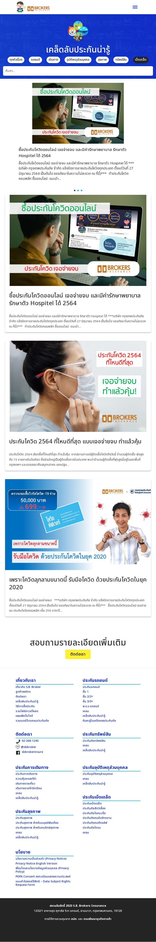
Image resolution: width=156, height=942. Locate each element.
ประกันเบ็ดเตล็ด (92, 803)
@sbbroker (28, 747)
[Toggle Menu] (135, 7)
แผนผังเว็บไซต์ (24, 716)
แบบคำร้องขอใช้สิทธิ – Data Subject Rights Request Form (43, 883)
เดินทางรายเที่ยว (25, 783)
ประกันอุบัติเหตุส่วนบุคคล (98, 774)
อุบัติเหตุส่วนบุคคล (78, 59)
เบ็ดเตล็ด (140, 59)
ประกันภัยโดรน (92, 828)
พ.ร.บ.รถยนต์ (91, 706)
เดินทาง (53, 59)
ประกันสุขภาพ (24, 818)
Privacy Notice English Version (36, 863)
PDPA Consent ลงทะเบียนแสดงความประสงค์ (43, 876)
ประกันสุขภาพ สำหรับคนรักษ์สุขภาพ (37, 828)
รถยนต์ (35, 59)
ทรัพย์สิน (121, 59)
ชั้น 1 (86, 692)
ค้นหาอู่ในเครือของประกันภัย (99, 721)
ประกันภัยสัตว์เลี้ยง (94, 808)
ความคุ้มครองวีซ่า (26, 779)
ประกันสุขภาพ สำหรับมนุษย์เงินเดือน (37, 823)
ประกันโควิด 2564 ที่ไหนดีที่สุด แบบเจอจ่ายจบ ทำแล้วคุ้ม (75, 441)
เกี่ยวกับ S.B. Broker (28, 687)
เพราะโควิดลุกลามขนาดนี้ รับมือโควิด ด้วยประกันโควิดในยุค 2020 (78, 583)
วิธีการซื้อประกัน (25, 706)
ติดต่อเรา (78, 654)
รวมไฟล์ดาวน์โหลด (27, 711)
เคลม (86, 711)
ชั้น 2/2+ (88, 696)
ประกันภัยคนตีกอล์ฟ (95, 823)
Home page (43, 309)
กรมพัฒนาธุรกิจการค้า (97, 919)
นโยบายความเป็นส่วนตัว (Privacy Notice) (41, 859)
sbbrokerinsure (32, 752)
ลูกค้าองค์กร (23, 692)
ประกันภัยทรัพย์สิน (94, 741)
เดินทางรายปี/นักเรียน (29, 788)
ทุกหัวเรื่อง (16, 59)
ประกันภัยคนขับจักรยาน (97, 818)
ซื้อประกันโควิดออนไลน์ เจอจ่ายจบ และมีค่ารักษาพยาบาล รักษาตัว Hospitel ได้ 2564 (75, 299)
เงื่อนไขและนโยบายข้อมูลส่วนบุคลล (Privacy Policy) (42, 870)
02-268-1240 (30, 741)
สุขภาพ (102, 59)
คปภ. (74, 919)
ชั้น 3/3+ (88, 701)
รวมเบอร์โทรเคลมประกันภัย (32, 721)
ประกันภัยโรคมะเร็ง (94, 813)
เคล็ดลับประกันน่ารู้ (65, 309)
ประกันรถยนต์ (91, 687)
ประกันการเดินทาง (26, 774)
